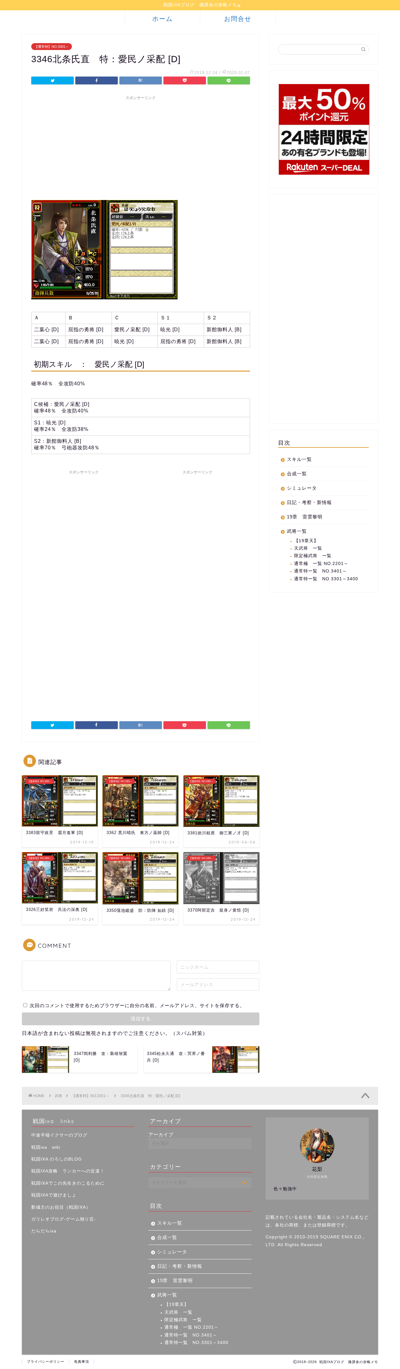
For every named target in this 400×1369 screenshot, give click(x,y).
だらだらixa (44, 1231)
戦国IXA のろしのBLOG (56, 1159)
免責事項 (81, 1361)
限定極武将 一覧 (313, 555)
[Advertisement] (140, 147)
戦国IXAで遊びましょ (54, 1195)
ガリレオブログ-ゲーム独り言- (63, 1219)
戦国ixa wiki (45, 1147)
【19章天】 (306, 540)
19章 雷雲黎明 (304, 516)
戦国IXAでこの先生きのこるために (68, 1183)
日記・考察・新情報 (309, 502)
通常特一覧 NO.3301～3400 (326, 579)
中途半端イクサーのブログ (59, 1135)
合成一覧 (297, 473)
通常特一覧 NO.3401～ (320, 571)
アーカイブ (160, 1134)
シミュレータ (302, 488)
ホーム (162, 18)
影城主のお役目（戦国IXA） (61, 1207)
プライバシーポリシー (45, 1361)
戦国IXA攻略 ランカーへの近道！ (68, 1171)
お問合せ (238, 18)
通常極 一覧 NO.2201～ (321, 563)
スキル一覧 (299, 459)
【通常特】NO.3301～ (51, 46)
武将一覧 (297, 531)
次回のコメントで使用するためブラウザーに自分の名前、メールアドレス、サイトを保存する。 (137, 1005)
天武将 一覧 (308, 548)
